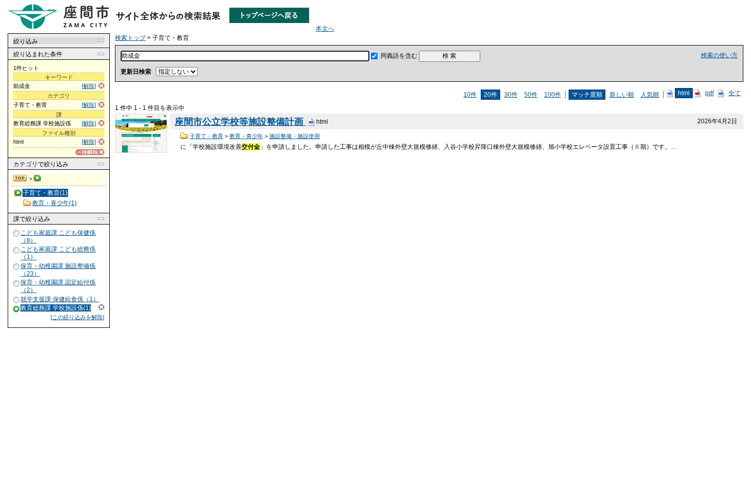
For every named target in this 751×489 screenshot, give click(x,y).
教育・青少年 (246, 136)
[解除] (89, 86)
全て (735, 93)
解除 (101, 307)
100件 (552, 94)
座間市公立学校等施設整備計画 (240, 122)
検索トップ (20, 178)
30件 (511, 94)
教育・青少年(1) (54, 203)
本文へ (325, 28)
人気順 (650, 94)
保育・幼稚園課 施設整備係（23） (58, 269)
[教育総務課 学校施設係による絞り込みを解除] (16, 308)
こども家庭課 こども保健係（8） (58, 236)
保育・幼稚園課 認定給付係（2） (58, 286)
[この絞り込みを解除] (77, 317)
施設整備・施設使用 (294, 136)
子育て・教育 (206, 136)
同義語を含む (399, 55)
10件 (470, 94)
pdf (709, 93)
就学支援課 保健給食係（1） (59, 299)
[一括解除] (90, 152)
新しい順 (621, 94)
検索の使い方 (719, 55)
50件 (530, 94)
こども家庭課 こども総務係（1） (58, 253)
